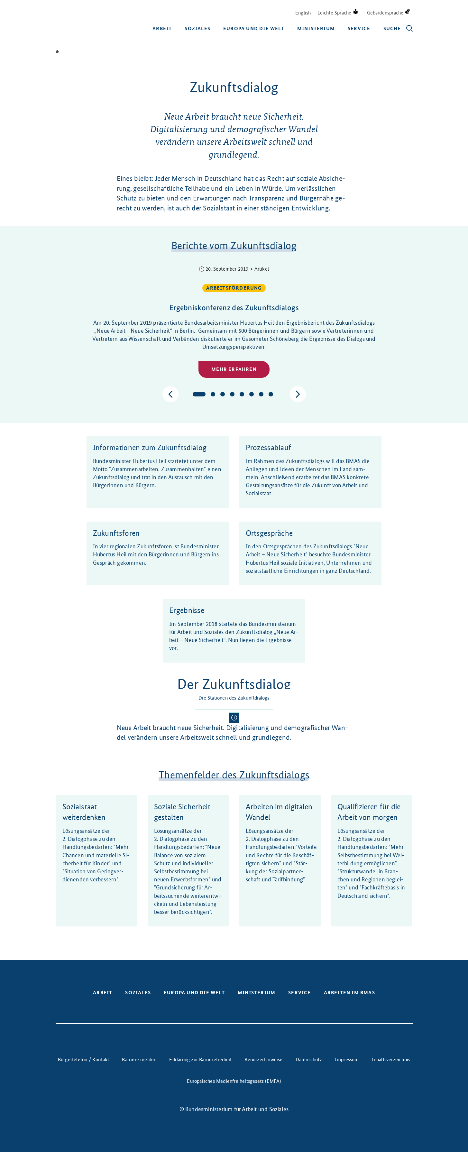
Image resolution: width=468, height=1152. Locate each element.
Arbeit (162, 28)
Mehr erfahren (234, 369)
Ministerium (316, 28)
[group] (234, 322)
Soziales (197, 28)
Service (359, 28)
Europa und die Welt (253, 28)
